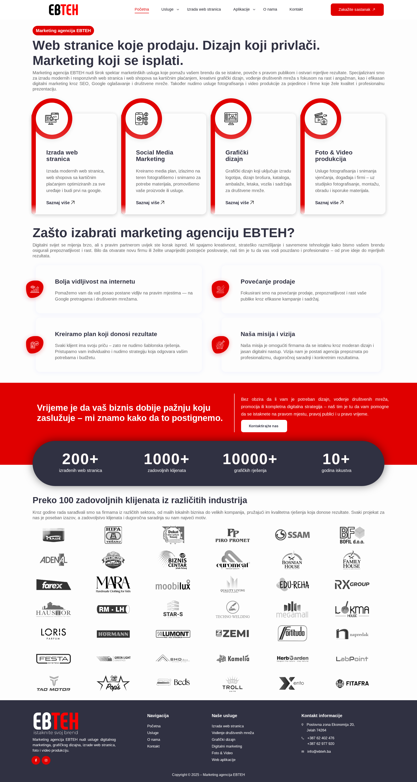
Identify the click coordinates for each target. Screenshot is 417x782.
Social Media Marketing (156, 155)
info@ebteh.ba (319, 751)
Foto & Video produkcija (333, 155)
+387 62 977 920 (320, 744)
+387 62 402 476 (320, 738)
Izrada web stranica (62, 155)
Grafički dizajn (236, 155)
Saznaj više (58, 202)
